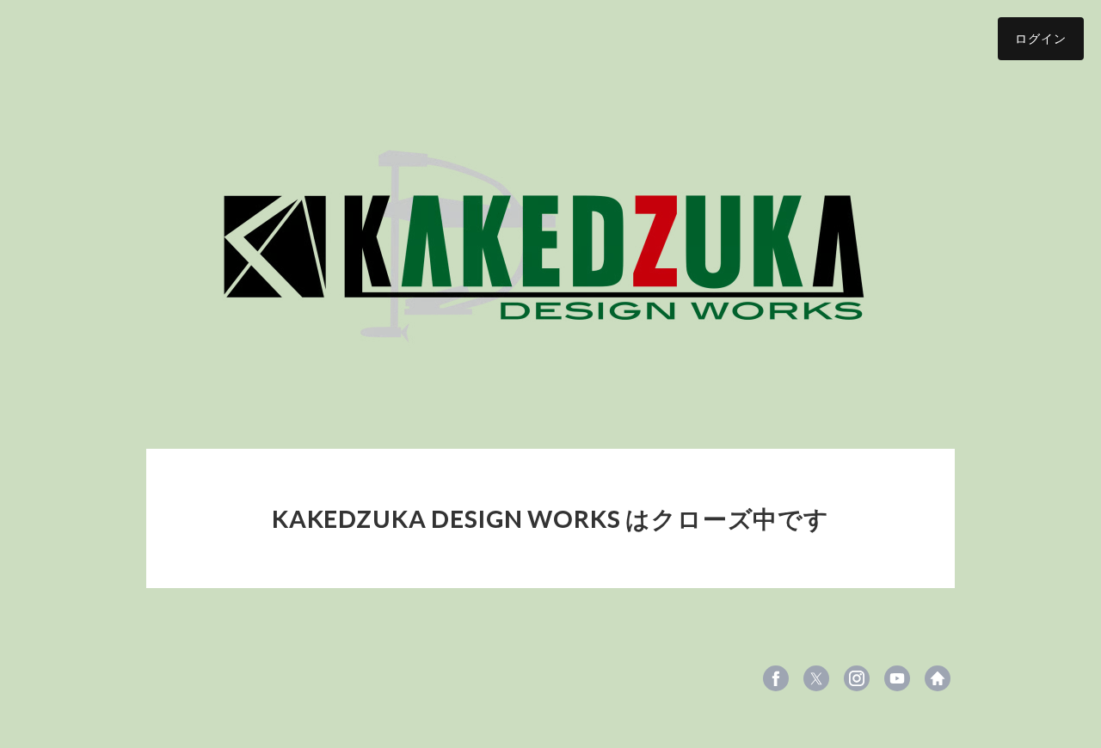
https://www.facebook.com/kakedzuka (776, 678)
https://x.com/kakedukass (816, 678)
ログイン (1041, 38)
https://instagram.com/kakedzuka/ (857, 678)
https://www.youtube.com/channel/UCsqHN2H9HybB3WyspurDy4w (897, 678)
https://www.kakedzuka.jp (937, 678)
